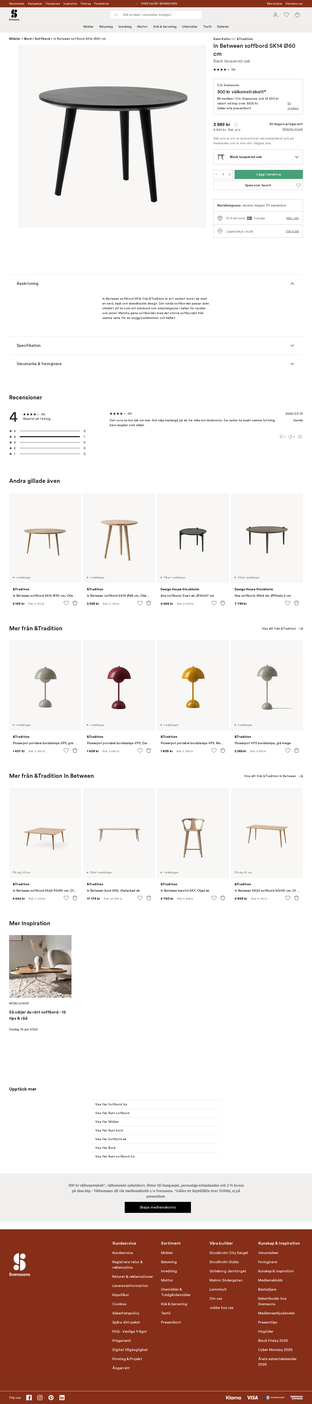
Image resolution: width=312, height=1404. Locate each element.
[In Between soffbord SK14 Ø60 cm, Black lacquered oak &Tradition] (112, 136)
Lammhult (218, 1289)
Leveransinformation (130, 1286)
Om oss (215, 1299)
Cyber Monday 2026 (275, 1350)
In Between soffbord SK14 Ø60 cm (79, 38)
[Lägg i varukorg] (75, 603)
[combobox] (156, 15)
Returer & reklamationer (132, 1277)
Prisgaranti (121, 1341)
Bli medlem (293, 105)
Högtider (266, 1331)
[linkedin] (62, 1397)
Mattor (142, 26)
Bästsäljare (267, 1289)
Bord (28, 38)
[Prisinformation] (236, 125)
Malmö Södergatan (226, 1280)
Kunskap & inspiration (276, 1271)
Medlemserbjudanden (276, 1313)
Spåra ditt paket (126, 1322)
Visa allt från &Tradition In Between (270, 776)
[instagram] (40, 1397)
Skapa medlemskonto (158, 1207)
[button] (224, 69)
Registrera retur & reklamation (127, 1265)
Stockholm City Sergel (228, 1253)
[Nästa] (196, 137)
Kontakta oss (294, 3)
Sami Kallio (221, 39)
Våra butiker (274, 3)
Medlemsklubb (270, 1280)
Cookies (119, 1304)
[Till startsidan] (14, 14)
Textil (207, 26)
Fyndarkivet (101, 3)
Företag (86, 3)
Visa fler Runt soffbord (112, 1113)
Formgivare (53, 3)
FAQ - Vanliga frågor (129, 1331)
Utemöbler (190, 26)
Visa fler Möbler (107, 1121)
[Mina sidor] (275, 14)
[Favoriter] (286, 14)
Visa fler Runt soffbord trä (115, 1156)
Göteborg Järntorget (227, 1271)
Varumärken (16, 3)
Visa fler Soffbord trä (111, 1104)
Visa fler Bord (105, 1148)
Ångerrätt (121, 1368)
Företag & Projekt (127, 1359)
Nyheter (223, 26)
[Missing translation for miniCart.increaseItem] (229, 174)
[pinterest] (51, 1397)
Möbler (88, 26)
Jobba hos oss (221, 1308)
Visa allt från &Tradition (279, 628)
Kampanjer (35, 3)
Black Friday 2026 (273, 1341)
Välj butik (292, 231)
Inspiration (70, 3)
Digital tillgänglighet (130, 1350)
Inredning (125, 26)
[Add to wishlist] (66, 603)
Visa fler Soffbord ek (110, 1139)
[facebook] (29, 1397)
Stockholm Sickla (224, 1262)
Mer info (292, 218)
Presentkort (171, 1322)
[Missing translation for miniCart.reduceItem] (216, 174)
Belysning (106, 26)
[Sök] (116, 15)
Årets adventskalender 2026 (277, 1362)
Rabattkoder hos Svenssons (272, 1301)
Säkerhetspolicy (126, 1313)
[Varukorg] (297, 14)
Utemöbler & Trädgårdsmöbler (176, 1292)
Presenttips (267, 1322)
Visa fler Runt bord (109, 1130)
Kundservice (122, 1253)
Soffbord (42, 38)
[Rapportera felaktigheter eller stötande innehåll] (300, 436)
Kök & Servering (165, 26)
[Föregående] (28, 137)
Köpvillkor (120, 1295)
